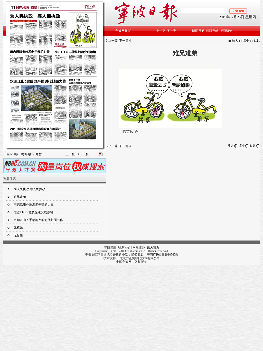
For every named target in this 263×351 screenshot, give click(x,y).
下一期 (171, 31)
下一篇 (125, 40)
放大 (234, 40)
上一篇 (112, 40)
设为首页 (153, 247)
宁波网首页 (123, 31)
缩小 (245, 40)
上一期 (160, 31)
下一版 (83, 154)
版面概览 (226, 31)
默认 (256, 40)
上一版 (70, 154)
